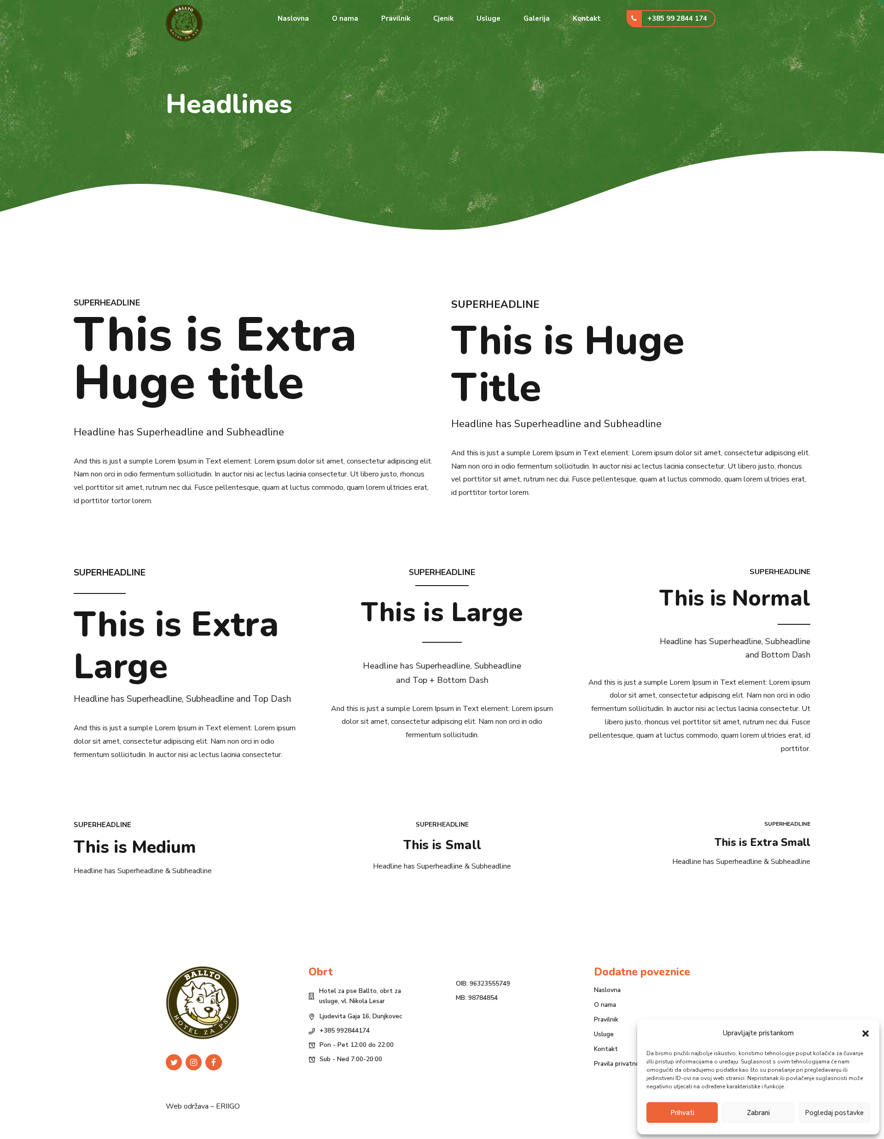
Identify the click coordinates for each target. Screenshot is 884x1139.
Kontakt (587, 18)
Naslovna (293, 18)
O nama (345, 18)
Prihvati (682, 1112)
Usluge (488, 18)
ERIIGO (228, 1106)
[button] (865, 1033)
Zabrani (758, 1112)
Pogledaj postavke (834, 1112)
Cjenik (443, 18)
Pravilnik (395, 18)
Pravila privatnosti (620, 1063)
